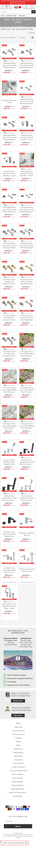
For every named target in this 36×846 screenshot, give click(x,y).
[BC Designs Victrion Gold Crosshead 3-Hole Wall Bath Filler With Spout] (26, 268)
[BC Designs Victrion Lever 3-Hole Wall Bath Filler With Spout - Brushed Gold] (26, 340)
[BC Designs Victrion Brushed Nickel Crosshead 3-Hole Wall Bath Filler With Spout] (9, 304)
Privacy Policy (18, 760)
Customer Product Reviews (18, 770)
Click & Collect (17, 796)
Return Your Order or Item (17, 792)
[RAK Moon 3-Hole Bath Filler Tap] (26, 520)
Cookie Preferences (18, 767)
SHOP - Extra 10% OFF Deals (13, 843)
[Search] (33, 11)
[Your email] (18, 821)
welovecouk (20, 833)
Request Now (18, 701)
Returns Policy (18, 749)
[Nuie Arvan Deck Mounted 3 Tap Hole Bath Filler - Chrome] (9, 160)
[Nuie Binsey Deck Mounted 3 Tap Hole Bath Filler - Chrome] (26, 124)
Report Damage (17, 781)
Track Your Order (17, 778)
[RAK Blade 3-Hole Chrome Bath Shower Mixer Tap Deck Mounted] (9, 556)
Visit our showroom (18, 734)
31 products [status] (31, 32)
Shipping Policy (18, 752)
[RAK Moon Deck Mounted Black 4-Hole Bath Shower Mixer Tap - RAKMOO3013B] (26, 448)
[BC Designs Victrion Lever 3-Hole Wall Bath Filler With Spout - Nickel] (9, 412)
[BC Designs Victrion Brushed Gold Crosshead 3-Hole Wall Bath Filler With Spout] (9, 268)
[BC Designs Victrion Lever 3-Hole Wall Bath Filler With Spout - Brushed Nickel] (26, 376)
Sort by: (8, 37)
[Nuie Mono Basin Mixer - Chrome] (9, 88)
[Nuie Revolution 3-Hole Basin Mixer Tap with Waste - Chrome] (9, 592)
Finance (18, 745)
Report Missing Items (17, 789)
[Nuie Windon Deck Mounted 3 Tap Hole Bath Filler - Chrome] (26, 160)
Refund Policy (18, 756)
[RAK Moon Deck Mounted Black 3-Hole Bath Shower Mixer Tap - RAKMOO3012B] (9, 484)
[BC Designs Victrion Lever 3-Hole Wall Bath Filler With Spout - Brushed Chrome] (26, 412)
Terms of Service (18, 763)
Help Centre (18, 727)
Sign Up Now (18, 715)
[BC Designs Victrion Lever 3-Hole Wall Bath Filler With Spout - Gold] (9, 376)
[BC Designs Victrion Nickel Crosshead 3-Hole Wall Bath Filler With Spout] (26, 304)
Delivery (18, 741)
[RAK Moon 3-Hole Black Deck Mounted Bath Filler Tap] (9, 520)
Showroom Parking (18, 731)
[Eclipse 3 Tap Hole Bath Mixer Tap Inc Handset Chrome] (9, 448)
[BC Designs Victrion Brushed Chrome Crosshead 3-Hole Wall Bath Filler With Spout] (9, 340)
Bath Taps (22, 15)
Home (3, 15)
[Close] (26, 843)
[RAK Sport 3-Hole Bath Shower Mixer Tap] (26, 556)
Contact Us (18, 738)
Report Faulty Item (17, 785)
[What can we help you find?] (18, 12)
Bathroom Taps (11, 15)
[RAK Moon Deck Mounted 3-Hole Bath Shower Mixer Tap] (26, 484)
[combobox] (18, 11)
